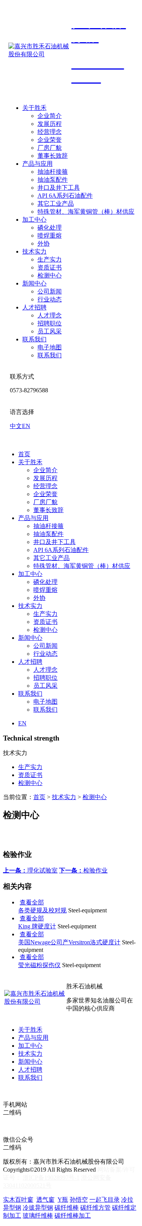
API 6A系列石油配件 (65, 195)
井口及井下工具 (58, 187)
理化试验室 (30, 870)
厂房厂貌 (49, 147)
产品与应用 (37, 163)
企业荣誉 (49, 139)
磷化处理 (49, 227)
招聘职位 (49, 323)
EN (26, 426)
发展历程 (49, 124)
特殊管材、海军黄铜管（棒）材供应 (85, 211)
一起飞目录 (104, 1199)
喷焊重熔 (49, 235)
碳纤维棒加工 (73, 1215)
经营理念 (49, 131)
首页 (24, 454)
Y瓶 (63, 1199)
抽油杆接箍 (52, 171)
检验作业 (83, 870)
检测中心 (49, 275)
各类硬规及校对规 (42, 910)
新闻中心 (34, 283)
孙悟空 (79, 1199)
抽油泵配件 (52, 179)
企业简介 (49, 116)
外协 (43, 243)
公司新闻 (49, 291)
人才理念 (49, 315)
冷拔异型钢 (38, 1207)
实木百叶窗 (18, 1199)
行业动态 (49, 299)
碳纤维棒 (67, 1207)
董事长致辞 (52, 155)
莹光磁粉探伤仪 (39, 965)
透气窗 (45, 1199)
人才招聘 (34, 307)
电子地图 (49, 347)
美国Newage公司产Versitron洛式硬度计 (69, 942)
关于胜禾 (34, 108)
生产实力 (49, 259)
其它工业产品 (55, 203)
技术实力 (34, 251)
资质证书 (49, 267)
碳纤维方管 (95, 1207)
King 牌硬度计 (37, 926)
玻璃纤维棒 (38, 1215)
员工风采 (49, 331)
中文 (16, 426)
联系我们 (34, 339)
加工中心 (34, 219)
